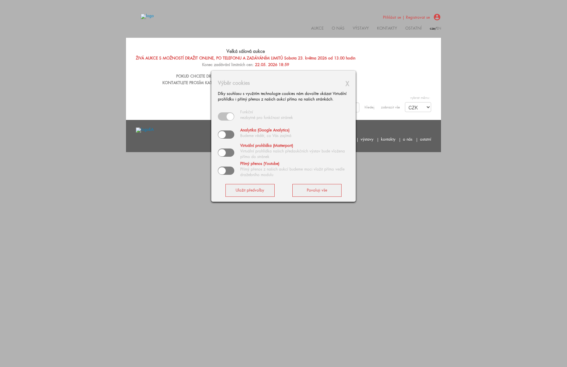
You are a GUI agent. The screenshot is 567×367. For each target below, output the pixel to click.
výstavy (361, 28)
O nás (338, 28)
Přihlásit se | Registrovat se (406, 17)
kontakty (387, 28)
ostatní (413, 28)
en (439, 28)
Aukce (317, 28)
